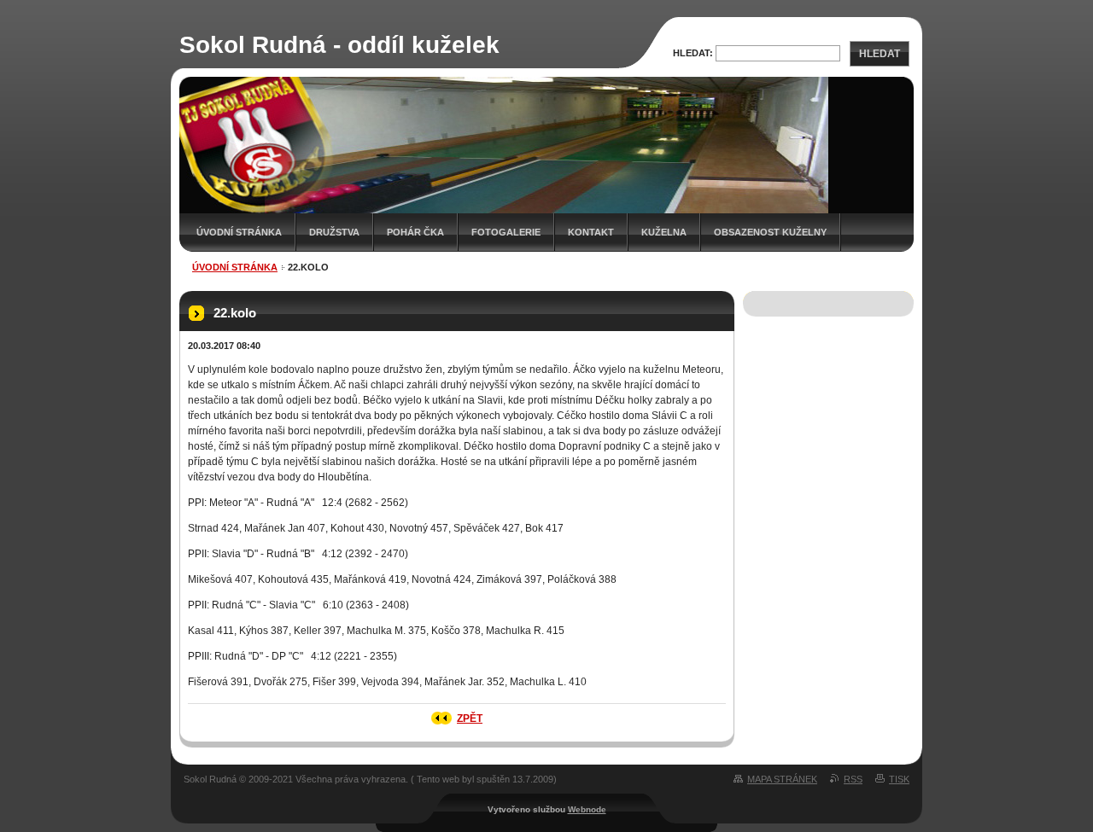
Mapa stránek (782, 779)
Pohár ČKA (415, 232)
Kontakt (591, 232)
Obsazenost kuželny (770, 232)
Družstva (334, 232)
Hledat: (693, 53)
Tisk (899, 779)
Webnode (587, 809)
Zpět (469, 718)
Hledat (879, 54)
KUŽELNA (664, 232)
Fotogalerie (506, 232)
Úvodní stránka (239, 232)
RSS (853, 779)
